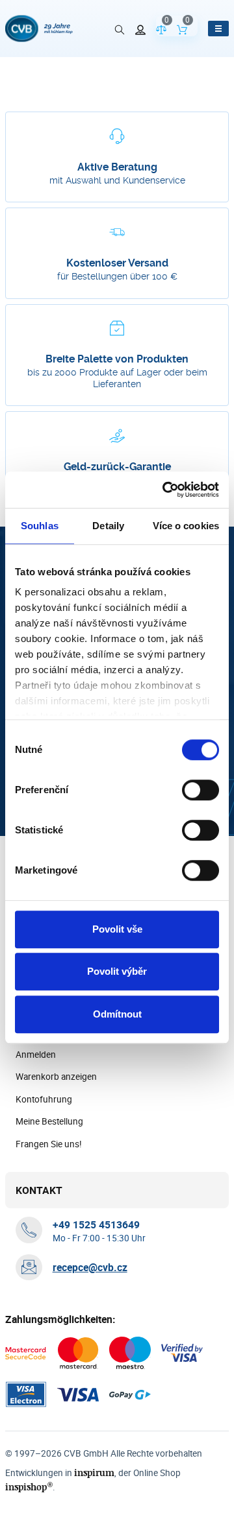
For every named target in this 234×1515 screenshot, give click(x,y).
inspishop (29, 1487)
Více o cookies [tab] (186, 525)
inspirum (94, 1472)
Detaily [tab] (108, 525)
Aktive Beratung (117, 167)
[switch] (200, 790)
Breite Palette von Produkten (117, 359)
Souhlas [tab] (39, 525)
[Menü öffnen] (218, 28)
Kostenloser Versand (117, 263)
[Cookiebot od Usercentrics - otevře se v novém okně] (165, 489)
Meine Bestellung (49, 1121)
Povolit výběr (117, 971)
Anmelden (36, 1054)
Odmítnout (117, 1014)
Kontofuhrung (44, 1099)
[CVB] (39, 28)
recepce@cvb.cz (90, 1267)
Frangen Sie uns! (49, 1144)
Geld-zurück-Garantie (117, 466)
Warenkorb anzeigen (56, 1076)
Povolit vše (117, 929)
